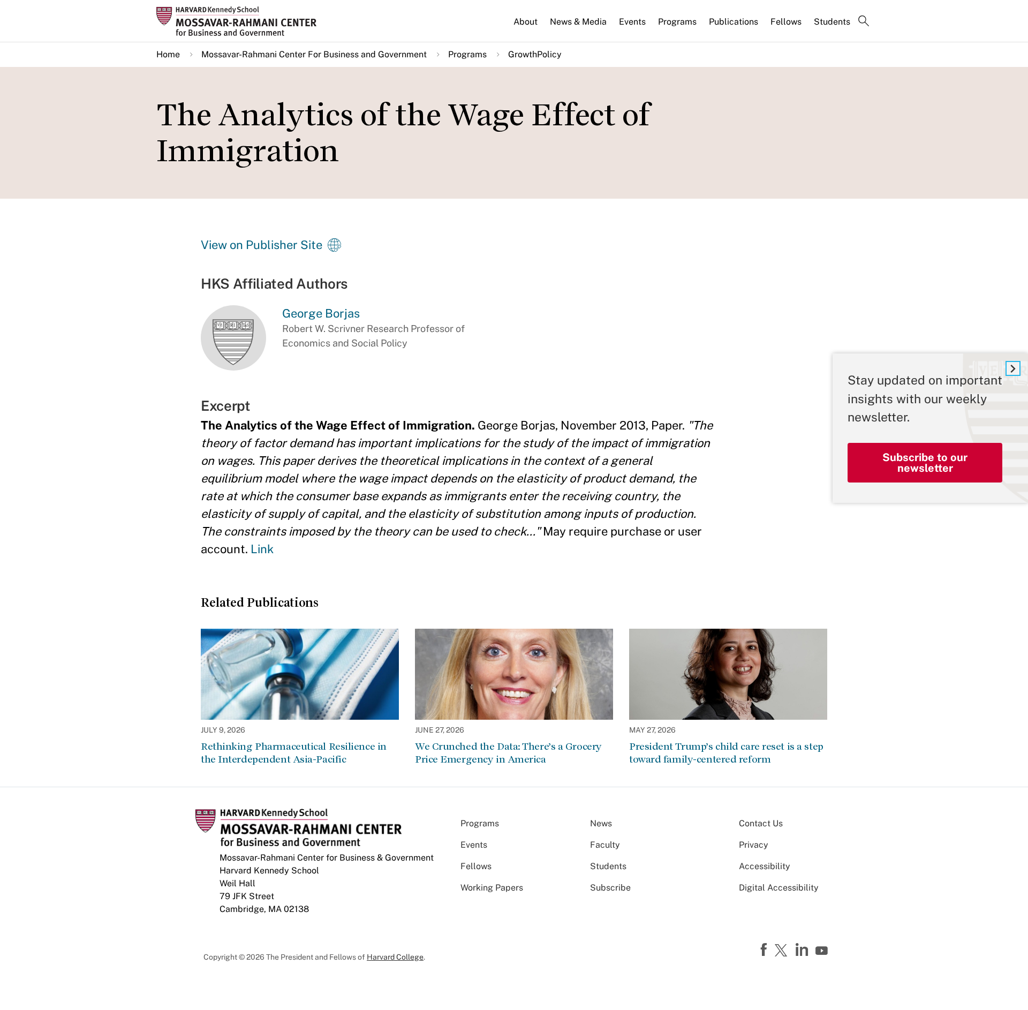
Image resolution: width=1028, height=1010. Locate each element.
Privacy (753, 845)
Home (168, 54)
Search (864, 22)
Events (632, 22)
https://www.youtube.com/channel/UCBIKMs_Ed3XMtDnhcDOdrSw (823, 951)
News (601, 823)
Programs (677, 22)
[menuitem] (526, 26)
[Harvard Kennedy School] (239, 20)
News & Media (578, 22)
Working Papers (491, 888)
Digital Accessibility (779, 888)
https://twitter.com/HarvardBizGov (783, 951)
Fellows (786, 22)
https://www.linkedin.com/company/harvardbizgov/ (803, 950)
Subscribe (610, 888)
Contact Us (761, 823)
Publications (733, 22)
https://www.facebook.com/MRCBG (765, 950)
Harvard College (395, 957)
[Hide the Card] (1013, 368)
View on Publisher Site (261, 245)
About (525, 22)
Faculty (605, 845)
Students (832, 22)
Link (262, 549)
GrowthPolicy (535, 54)
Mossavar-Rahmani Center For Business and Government (314, 54)
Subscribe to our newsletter (924, 462)
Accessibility (764, 866)
